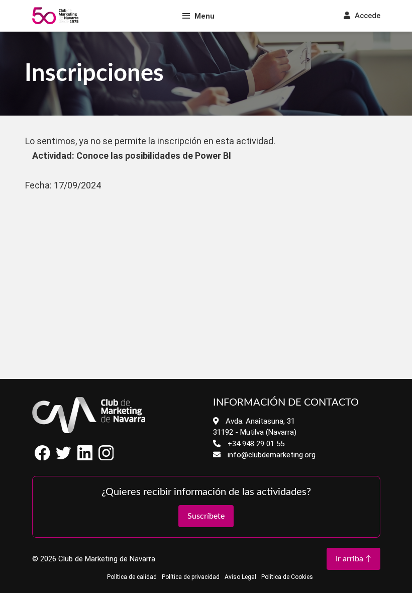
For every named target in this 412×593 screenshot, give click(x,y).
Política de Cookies (287, 576)
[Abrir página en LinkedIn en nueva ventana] (84, 457)
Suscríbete (206, 516)
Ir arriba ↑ (353, 559)
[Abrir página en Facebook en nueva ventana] (42, 457)
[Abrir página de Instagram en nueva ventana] (106, 457)
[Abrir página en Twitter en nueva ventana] (63, 457)
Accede (366, 15)
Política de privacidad (191, 576)
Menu (204, 16)
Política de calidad (132, 576)
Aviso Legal (240, 576)
